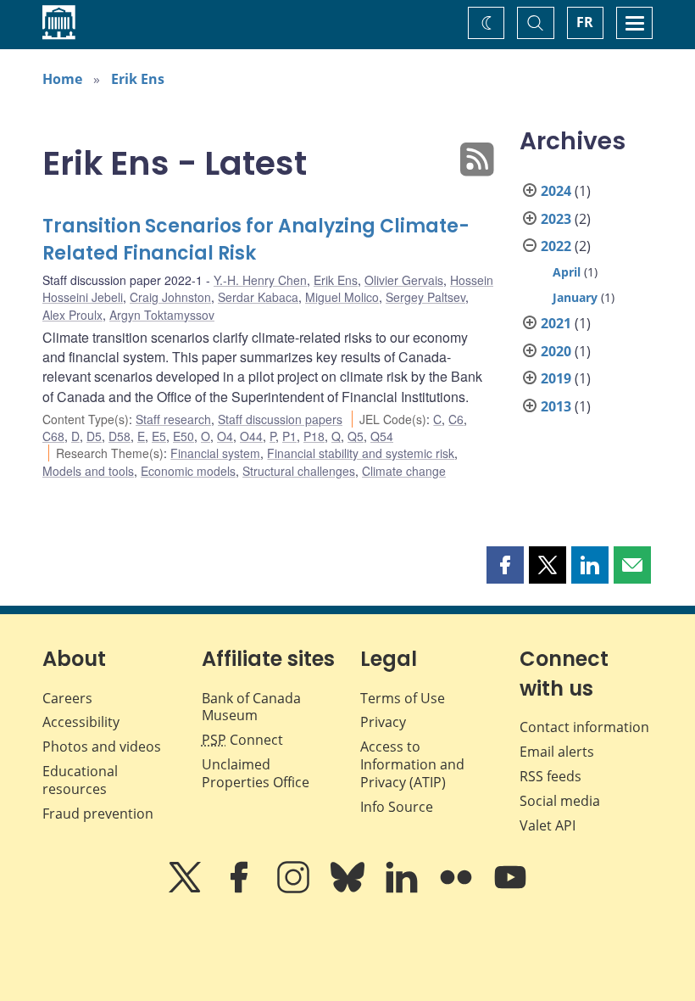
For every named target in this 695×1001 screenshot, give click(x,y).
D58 (119, 436)
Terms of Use (402, 698)
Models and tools (88, 470)
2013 (556, 406)
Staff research (173, 419)
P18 (314, 436)
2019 (556, 378)
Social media (560, 800)
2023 (556, 219)
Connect (242, 739)
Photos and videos (101, 746)
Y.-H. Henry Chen (260, 279)
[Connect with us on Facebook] (241, 889)
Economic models (188, 470)
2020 (556, 351)
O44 (251, 436)
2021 (556, 323)
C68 (53, 436)
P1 (289, 436)
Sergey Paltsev (425, 296)
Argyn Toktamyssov (161, 314)
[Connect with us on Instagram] (295, 889)
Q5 (356, 436)
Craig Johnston (170, 296)
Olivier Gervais (403, 279)
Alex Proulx (72, 314)
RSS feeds (550, 776)
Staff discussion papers (280, 419)
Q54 (381, 436)
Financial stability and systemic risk (360, 453)
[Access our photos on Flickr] (458, 889)
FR (584, 22)
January (575, 297)
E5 (159, 436)
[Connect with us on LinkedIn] (403, 889)
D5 (94, 436)
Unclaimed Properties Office (255, 773)
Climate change (404, 470)
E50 (183, 436)
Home (62, 79)
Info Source (396, 806)
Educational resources (80, 780)
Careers (67, 698)
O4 (225, 436)
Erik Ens (137, 79)
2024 (556, 191)
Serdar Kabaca (258, 296)
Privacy (383, 722)
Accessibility (81, 722)
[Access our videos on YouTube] (510, 889)
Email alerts (557, 751)
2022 (556, 246)
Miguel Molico (342, 296)
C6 (456, 419)
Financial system (215, 453)
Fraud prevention (97, 813)
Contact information (584, 727)
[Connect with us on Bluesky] (349, 889)
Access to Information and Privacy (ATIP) (412, 764)
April (567, 272)
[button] (505, 565)
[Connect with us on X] (186, 889)
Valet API (547, 825)
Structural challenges (298, 470)
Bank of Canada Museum (251, 707)
